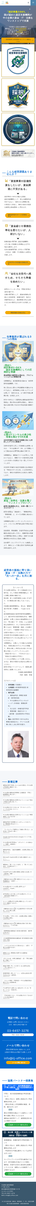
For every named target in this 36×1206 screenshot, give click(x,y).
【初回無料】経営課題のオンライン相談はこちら (18, 40)
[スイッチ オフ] (28, 3)
